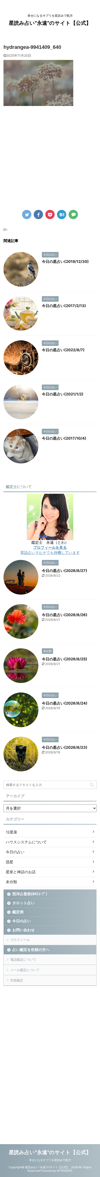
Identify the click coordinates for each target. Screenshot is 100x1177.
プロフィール (20, 940)
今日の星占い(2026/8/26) (64, 614)
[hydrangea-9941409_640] (61, 214)
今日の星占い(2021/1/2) (62, 394)
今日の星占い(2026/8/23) (64, 747)
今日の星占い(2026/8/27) (64, 570)
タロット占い (23, 903)
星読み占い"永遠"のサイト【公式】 (50, 23)
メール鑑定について (25, 970)
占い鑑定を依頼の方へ (31, 949)
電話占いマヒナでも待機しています (50, 552)
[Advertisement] (50, 161)
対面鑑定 (16, 980)
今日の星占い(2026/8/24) (64, 703)
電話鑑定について (23, 959)
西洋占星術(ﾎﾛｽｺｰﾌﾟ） (30, 893)
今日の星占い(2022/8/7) (63, 350)
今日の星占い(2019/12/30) (65, 261)
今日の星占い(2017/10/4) (64, 438)
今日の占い (21, 921)
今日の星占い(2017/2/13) (64, 305)
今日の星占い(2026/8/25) (64, 659)
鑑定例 (17, 912)
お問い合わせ (23, 930)
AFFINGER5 (64, 1170)
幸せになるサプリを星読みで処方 (50, 1160)
